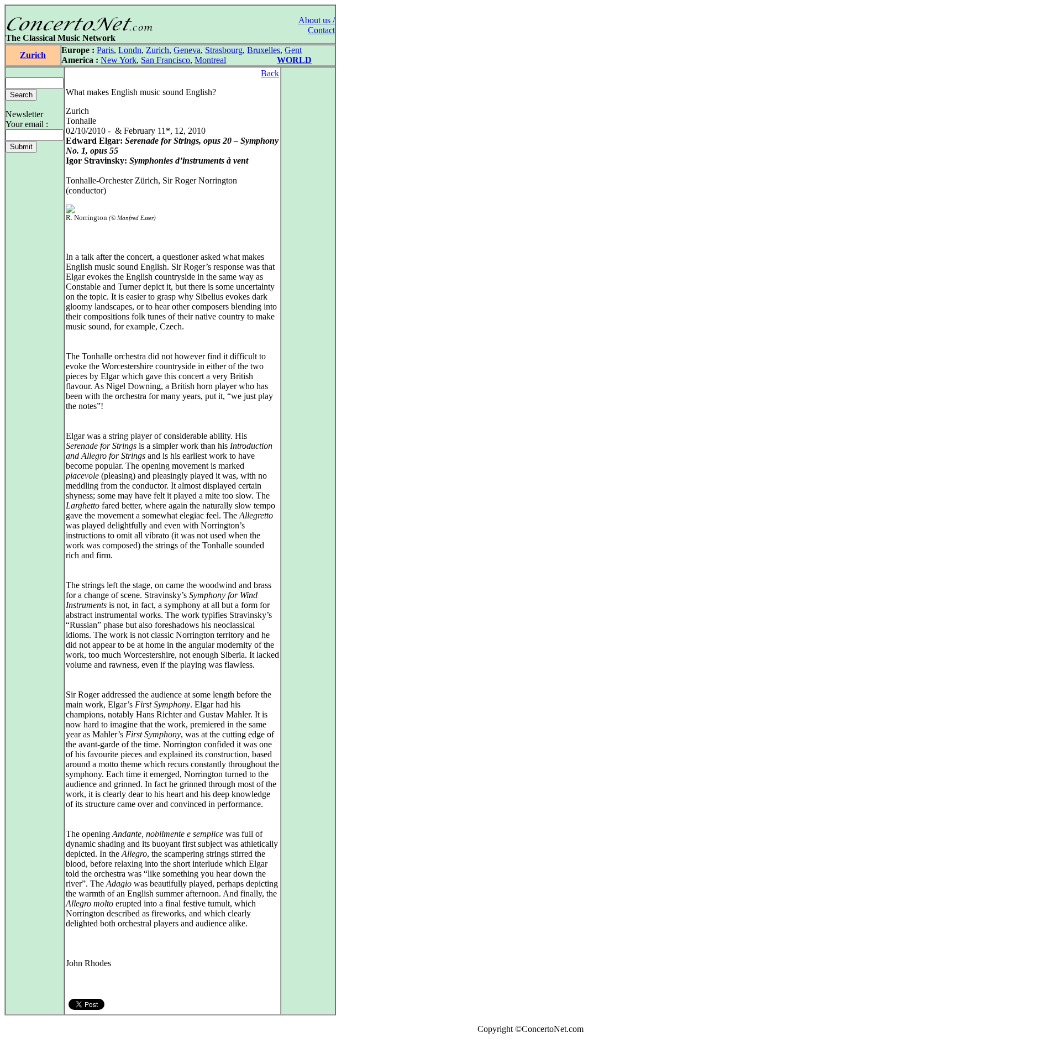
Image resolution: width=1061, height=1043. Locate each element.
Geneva (187, 50)
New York (118, 60)
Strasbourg (224, 50)
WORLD (294, 60)
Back (270, 73)
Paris (105, 50)
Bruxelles (263, 50)
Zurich (33, 55)
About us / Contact (316, 25)
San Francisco (165, 60)
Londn (129, 50)
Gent (293, 50)
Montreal (210, 60)
